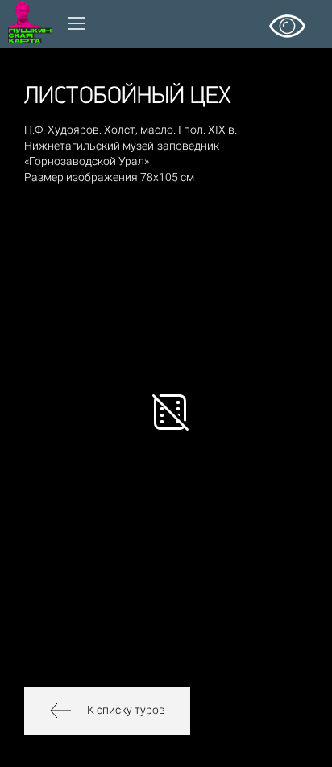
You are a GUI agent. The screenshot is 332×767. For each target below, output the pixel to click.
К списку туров (126, 709)
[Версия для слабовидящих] (287, 20)
